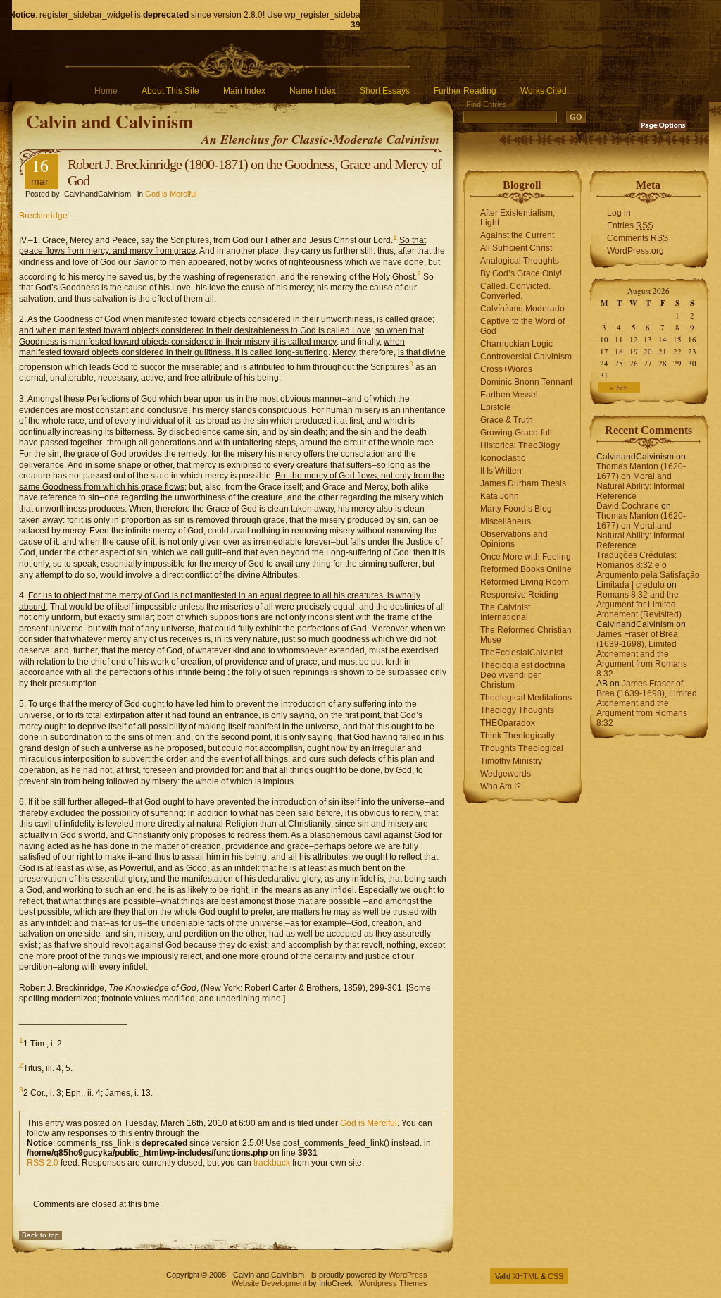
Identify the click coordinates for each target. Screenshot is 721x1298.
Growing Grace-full (516, 433)
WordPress (408, 1275)
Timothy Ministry (511, 761)
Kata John (499, 496)
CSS (555, 1276)
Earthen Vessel (509, 395)
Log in (619, 213)
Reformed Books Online (526, 569)
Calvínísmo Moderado (522, 309)
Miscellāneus (505, 521)
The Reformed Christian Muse (526, 635)
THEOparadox (507, 723)
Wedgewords (505, 774)
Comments (637, 238)
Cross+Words (506, 369)
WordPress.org (635, 251)
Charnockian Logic (516, 344)
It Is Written (501, 471)
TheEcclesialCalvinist (521, 652)
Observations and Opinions (514, 539)
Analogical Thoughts (519, 261)
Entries (630, 225)
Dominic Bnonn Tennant (526, 382)
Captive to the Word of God (522, 326)
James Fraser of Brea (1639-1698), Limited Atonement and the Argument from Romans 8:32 (641, 654)
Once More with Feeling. (526, 557)
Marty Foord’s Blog (516, 509)
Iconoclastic (502, 458)
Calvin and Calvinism (110, 121)
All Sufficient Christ (516, 248)
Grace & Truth (506, 420)
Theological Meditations (526, 698)
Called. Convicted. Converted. (515, 291)
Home (106, 91)
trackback (271, 1163)
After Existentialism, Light (517, 218)
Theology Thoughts (517, 710)
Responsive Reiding (519, 595)
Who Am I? (500, 786)
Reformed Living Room (524, 582)
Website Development (269, 1283)
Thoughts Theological (521, 748)
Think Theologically (517, 736)
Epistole (495, 407)
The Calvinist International (505, 612)
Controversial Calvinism (526, 356)
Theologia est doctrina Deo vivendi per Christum (522, 675)
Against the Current (517, 235)
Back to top (40, 1235)
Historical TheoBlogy (520, 445)
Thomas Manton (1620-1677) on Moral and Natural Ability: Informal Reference (641, 481)
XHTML (526, 1276)
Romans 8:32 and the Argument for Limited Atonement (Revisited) (639, 604)
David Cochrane (627, 506)
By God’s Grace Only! (521, 273)
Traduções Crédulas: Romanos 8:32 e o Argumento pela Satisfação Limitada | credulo (648, 570)
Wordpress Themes (393, 1283)
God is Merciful (170, 194)
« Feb (619, 387)
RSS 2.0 (42, 1163)
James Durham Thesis (523, 483)
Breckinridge (43, 216)
